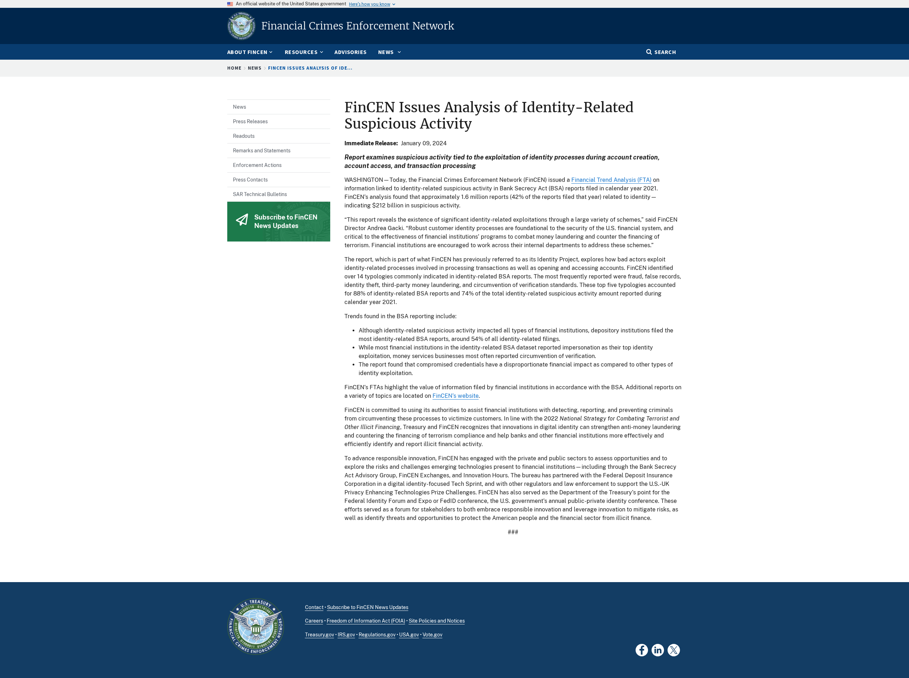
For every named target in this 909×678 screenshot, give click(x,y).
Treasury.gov (319, 635)
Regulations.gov (377, 635)
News (255, 68)
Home (234, 68)
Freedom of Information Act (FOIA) (366, 621)
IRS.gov (346, 635)
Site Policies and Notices (437, 621)
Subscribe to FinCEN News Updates (367, 607)
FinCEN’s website (455, 395)
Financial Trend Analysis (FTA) (611, 180)
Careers (314, 621)
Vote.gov (432, 635)
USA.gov (409, 635)
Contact (314, 607)
